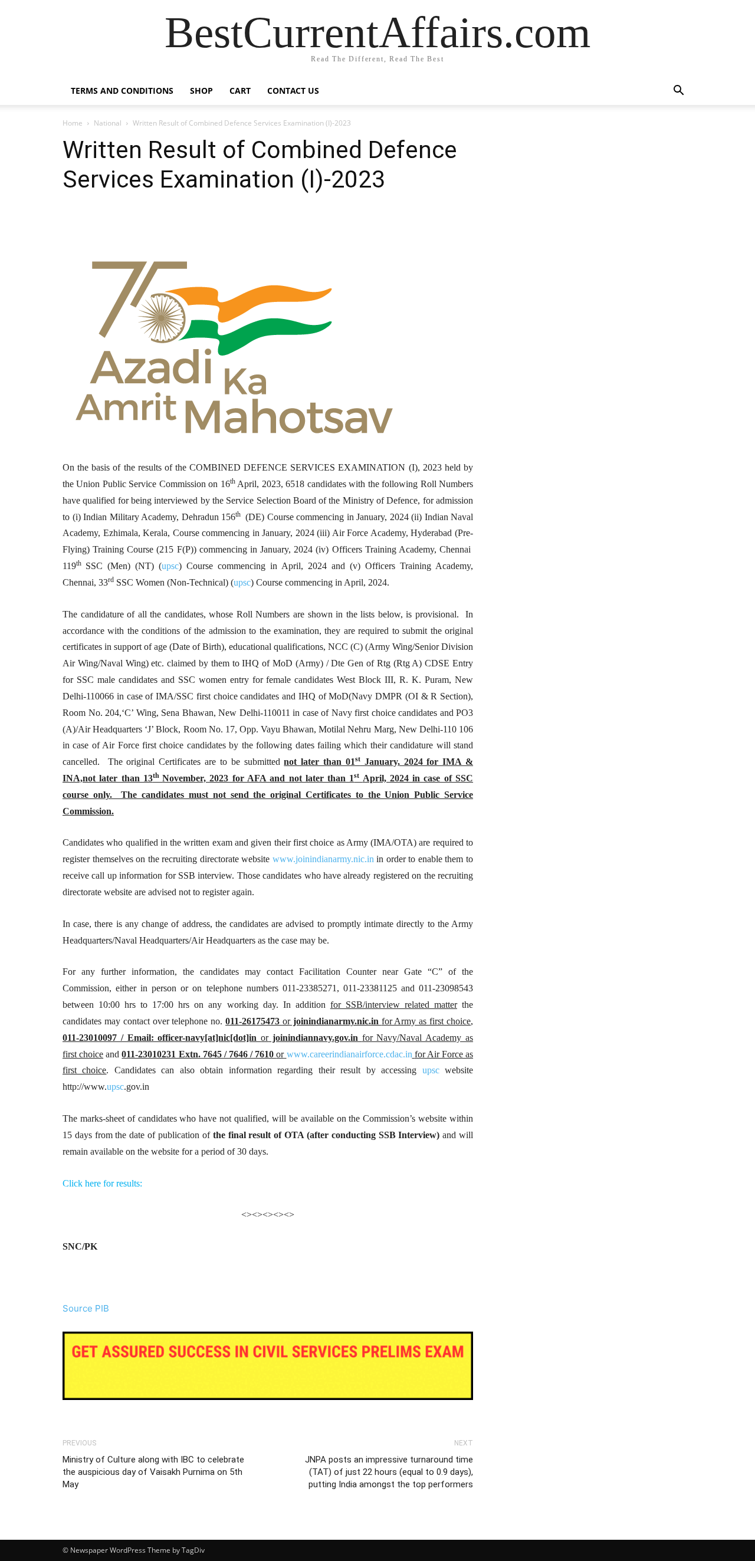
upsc (170, 566)
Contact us (293, 90)
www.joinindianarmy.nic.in (323, 859)
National (108, 123)
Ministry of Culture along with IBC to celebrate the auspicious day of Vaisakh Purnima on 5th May (153, 1472)
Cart (240, 90)
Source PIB (86, 1308)
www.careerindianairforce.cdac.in (349, 1054)
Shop (201, 90)
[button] (678, 91)
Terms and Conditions (122, 90)
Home (73, 123)
